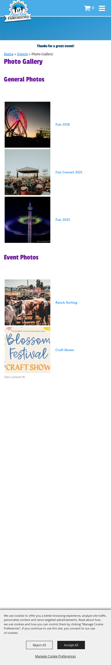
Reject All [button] (39, 645)
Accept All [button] (71, 645)
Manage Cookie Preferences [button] (55, 656)
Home (8, 54)
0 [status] (93, 7)
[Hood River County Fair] (17, 11)
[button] (55, 125)
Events (22, 54)
